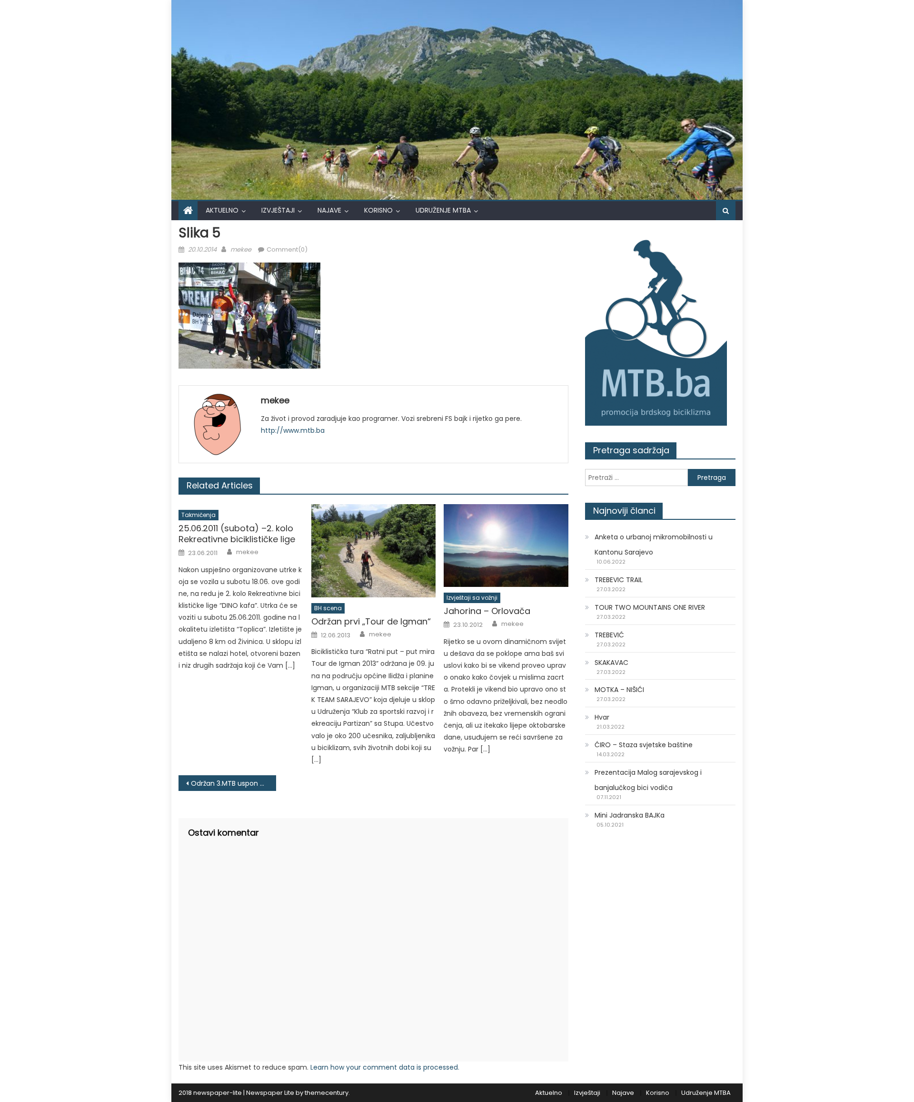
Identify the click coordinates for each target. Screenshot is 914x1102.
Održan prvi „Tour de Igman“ (371, 621)
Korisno (378, 210)
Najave (329, 210)
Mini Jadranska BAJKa (630, 815)
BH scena (328, 608)
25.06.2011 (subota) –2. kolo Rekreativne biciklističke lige (237, 534)
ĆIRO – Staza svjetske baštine (644, 745)
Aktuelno (222, 210)
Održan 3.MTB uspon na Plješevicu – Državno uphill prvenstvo (233, 783)
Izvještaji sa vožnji (472, 598)
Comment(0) (287, 249)
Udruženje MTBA (443, 210)
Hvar (602, 717)
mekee (240, 249)
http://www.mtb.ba (293, 430)
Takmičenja (198, 515)
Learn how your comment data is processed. (384, 1067)
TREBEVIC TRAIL (619, 580)
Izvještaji (278, 210)
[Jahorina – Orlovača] (506, 545)
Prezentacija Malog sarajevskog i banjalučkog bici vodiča (648, 780)
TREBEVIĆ (609, 635)
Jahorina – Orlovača (487, 610)
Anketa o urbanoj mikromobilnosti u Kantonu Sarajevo (654, 544)
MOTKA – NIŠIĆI (619, 689)
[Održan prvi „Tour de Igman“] (373, 550)
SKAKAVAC (611, 662)
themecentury (326, 1092)
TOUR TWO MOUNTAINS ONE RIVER (650, 607)
